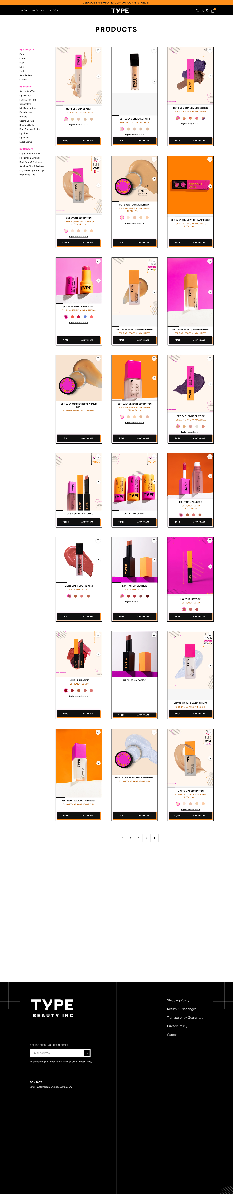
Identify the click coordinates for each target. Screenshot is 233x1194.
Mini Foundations (27, 108)
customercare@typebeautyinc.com (54, 1087)
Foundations (25, 112)
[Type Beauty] (120, 11)
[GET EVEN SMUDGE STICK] (190, 384)
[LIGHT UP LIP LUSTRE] (190, 476)
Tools (22, 71)
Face (21, 54)
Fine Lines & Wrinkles (29, 157)
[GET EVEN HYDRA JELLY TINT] (79, 281)
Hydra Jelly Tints (27, 99)
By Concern (26, 148)
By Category (26, 49)
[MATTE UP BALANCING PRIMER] (190, 665)
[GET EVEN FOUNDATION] (79, 185)
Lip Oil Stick (25, 95)
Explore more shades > (78, 125)
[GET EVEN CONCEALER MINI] (135, 81)
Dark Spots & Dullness (30, 162)
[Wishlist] (207, 11)
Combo (23, 79)
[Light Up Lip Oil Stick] (135, 560)
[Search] (197, 11)
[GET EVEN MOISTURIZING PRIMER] (135, 292)
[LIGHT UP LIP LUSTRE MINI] (79, 560)
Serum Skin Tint (27, 91)
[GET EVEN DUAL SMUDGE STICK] (190, 76)
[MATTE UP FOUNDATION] (190, 758)
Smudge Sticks (26, 125)
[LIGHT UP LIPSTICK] (190, 566)
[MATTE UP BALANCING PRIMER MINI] (135, 752)
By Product (25, 86)
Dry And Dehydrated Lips (32, 170)
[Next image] (98, 76)
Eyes (21, 62)
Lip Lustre (24, 137)
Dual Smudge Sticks (29, 129)
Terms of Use (69, 1061)
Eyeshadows (25, 141)
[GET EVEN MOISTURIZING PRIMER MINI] (79, 378)
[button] (65, 119)
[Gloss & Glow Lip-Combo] (79, 482)
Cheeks (23, 58)
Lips (21, 66)
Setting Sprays (26, 120)
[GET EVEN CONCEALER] (79, 76)
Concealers (25, 104)
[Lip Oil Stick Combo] (135, 654)
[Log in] (202, 11)
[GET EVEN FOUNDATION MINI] (135, 179)
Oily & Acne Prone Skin (30, 153)
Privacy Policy (85, 1061)
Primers (23, 116)
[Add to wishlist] (98, 50)
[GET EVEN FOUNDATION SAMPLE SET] (190, 186)
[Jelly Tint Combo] (135, 482)
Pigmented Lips (27, 174)
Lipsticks (23, 133)
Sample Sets (25, 75)
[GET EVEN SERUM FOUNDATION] (135, 378)
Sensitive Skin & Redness (31, 166)
